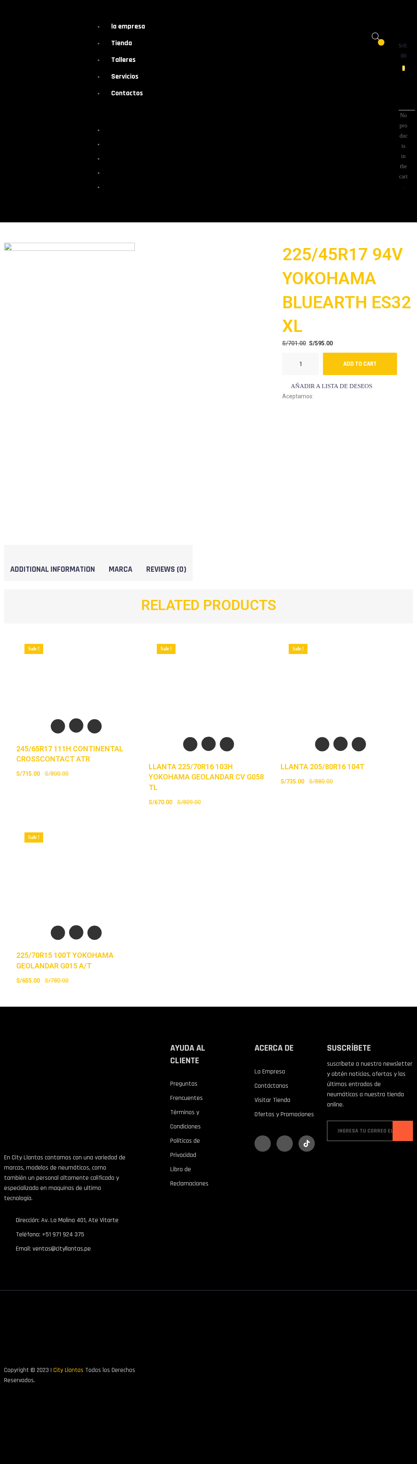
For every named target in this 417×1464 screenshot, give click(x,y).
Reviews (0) (166, 569)
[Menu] (98, 112)
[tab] (52, 569)
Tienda (121, 43)
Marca (120, 569)
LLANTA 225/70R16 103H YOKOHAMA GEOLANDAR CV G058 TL (206, 776)
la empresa (128, 26)
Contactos (127, 93)
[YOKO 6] (69, 323)
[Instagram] (285, 1143)
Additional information (52, 569)
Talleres (123, 59)
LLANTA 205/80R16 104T (322, 766)
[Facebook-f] (263, 1143)
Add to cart (360, 364)
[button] (327, 386)
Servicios (124, 76)
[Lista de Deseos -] (375, 47)
